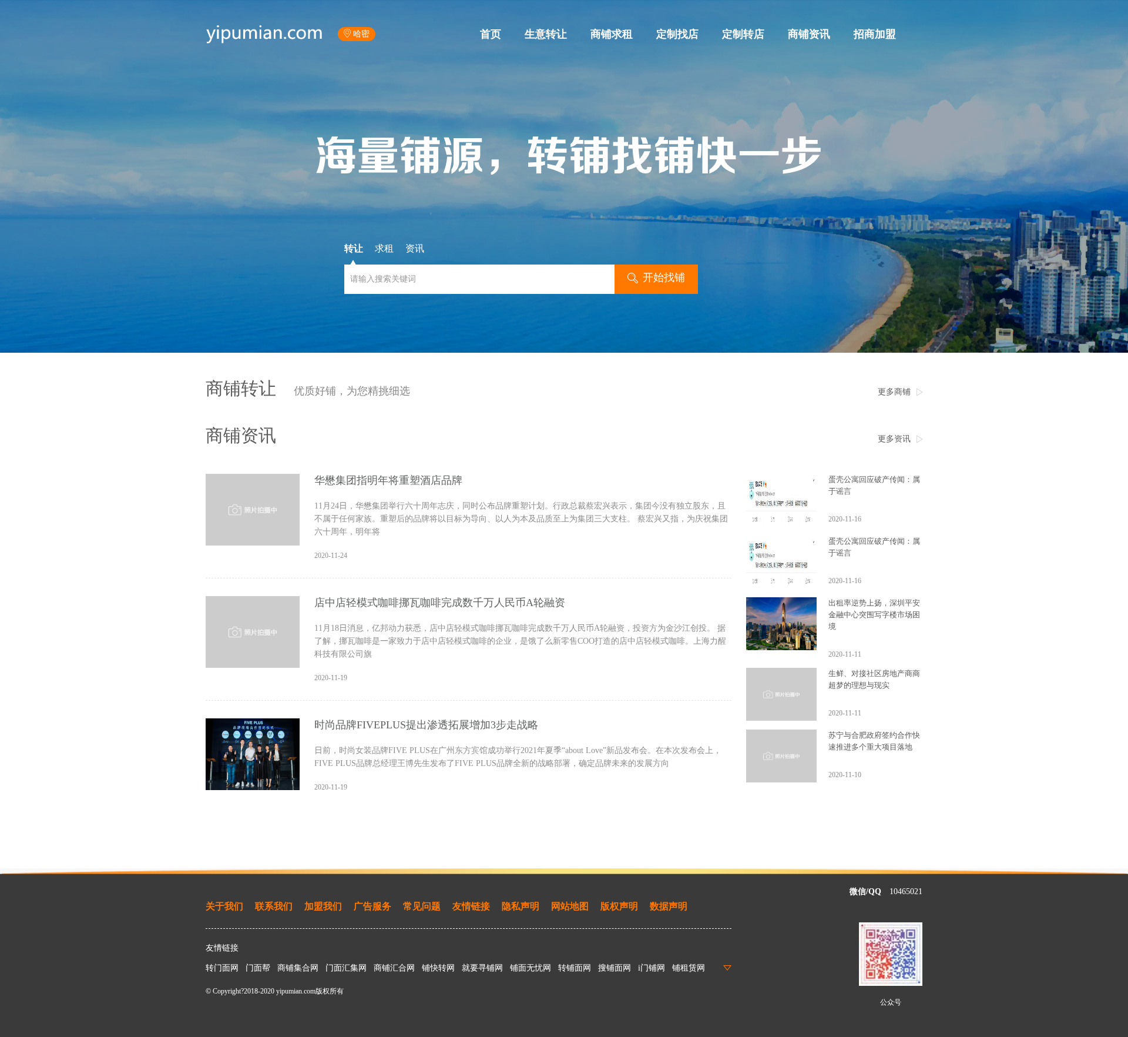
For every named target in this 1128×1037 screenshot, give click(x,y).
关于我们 (224, 906)
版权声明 (619, 906)
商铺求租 (611, 34)
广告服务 (372, 906)
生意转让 (546, 34)
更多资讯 (894, 439)
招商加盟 (875, 34)
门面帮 (258, 968)
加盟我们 (323, 906)
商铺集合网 (297, 968)
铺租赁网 (688, 968)
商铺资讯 (809, 34)
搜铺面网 (614, 968)
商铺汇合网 (394, 968)
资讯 (414, 248)
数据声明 (668, 906)
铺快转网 (438, 968)
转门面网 (222, 968)
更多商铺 (894, 392)
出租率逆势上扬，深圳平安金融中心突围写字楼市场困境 (874, 614)
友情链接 (471, 906)
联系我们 (274, 906)
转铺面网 (574, 968)
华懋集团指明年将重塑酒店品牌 (388, 480)
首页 (490, 34)
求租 (384, 248)
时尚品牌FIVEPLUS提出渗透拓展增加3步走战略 (426, 725)
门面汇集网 (346, 968)
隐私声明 (520, 906)
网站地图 (570, 906)
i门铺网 (651, 968)
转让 (353, 248)
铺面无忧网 (530, 968)
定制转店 (743, 34)
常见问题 (422, 906)
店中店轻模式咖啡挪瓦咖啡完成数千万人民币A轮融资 (439, 602)
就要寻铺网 (482, 968)
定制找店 (677, 34)
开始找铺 (664, 277)
